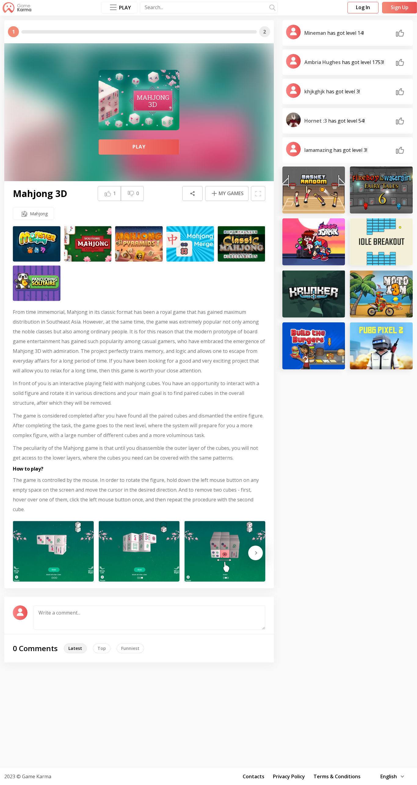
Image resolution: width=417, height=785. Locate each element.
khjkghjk (315, 91)
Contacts (253, 776)
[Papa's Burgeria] (313, 345)
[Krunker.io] (313, 293)
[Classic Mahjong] (241, 244)
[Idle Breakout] (381, 241)
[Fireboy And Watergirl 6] (381, 190)
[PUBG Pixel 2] (381, 345)
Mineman (315, 33)
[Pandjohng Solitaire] (36, 283)
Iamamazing (318, 150)
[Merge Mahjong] (190, 244)
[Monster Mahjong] (36, 244)
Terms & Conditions (337, 776)
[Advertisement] (208, 714)
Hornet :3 (316, 120)
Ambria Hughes (323, 62)
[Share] (192, 193)
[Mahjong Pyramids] (139, 244)
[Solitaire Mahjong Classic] (88, 244)
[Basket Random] (313, 190)
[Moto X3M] (381, 293)
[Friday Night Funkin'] (313, 241)
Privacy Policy (289, 776)
